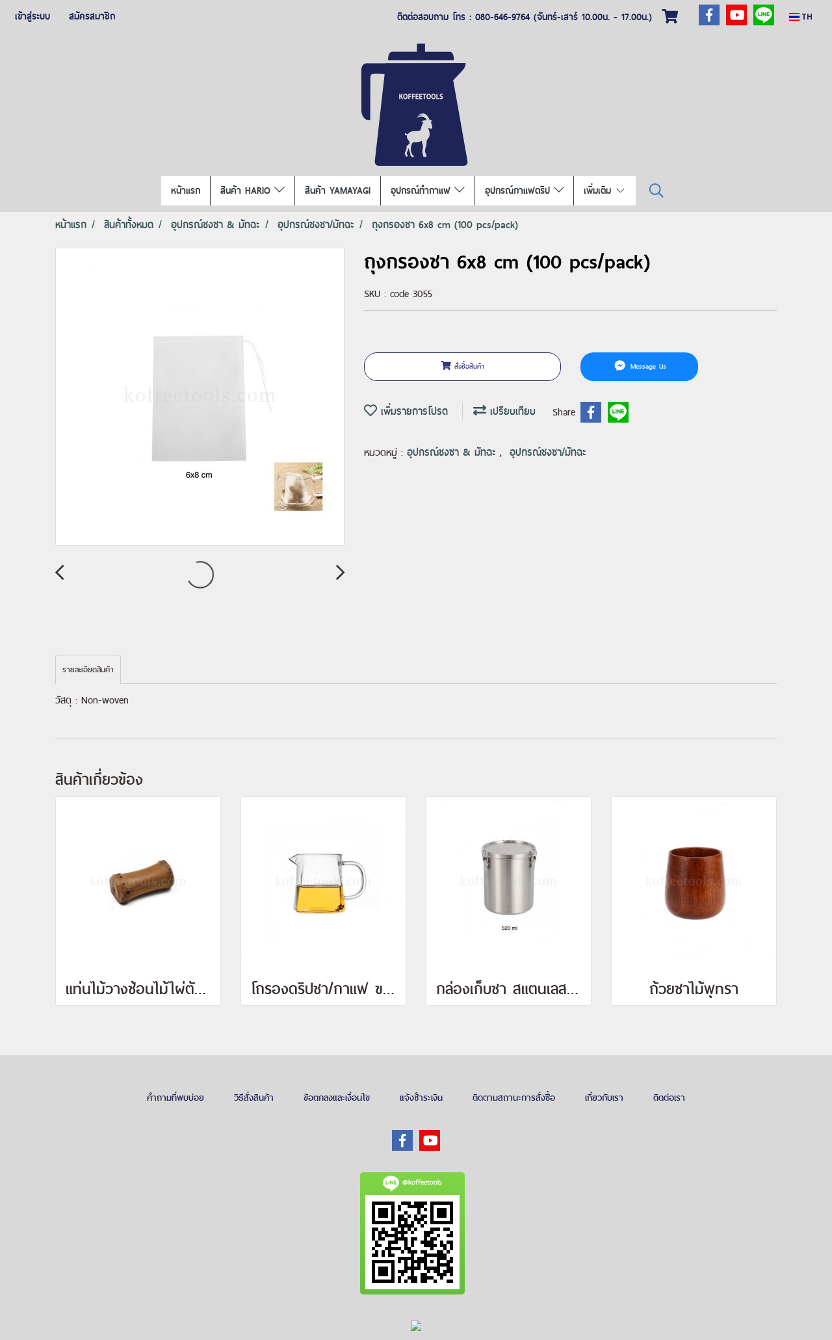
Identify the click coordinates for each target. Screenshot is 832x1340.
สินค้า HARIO (247, 190)
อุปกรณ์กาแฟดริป (519, 190)
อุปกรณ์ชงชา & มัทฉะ (453, 452)
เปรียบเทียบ (511, 411)
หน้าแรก (185, 190)
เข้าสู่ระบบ (32, 16)
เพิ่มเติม (599, 190)
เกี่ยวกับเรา (604, 1097)
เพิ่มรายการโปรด (412, 411)
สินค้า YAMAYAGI (337, 190)
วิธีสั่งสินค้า (254, 1097)
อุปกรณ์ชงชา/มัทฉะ (548, 452)
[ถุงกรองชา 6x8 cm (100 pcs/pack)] (200, 397)
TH (806, 16)
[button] (656, 191)
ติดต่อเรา (669, 1097)
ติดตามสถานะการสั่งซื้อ (514, 1097)
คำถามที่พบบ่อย (175, 1097)
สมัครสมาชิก (92, 16)
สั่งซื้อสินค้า (467, 366)
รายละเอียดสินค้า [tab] (88, 669)
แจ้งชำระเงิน (421, 1097)
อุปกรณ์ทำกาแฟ (422, 190)
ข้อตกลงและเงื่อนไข (337, 1097)
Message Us (646, 366)
